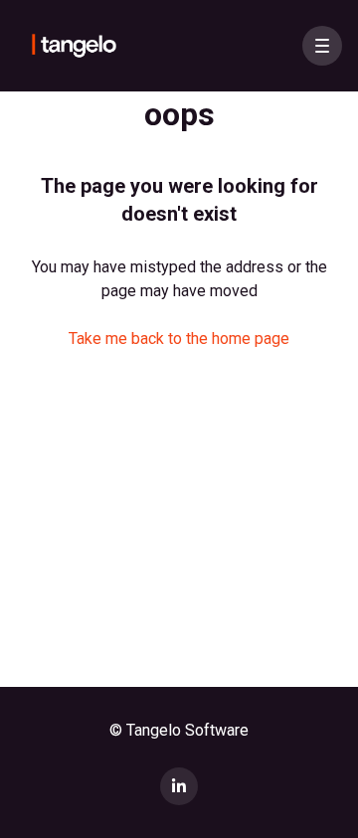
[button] (322, 46)
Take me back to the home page (179, 338)
